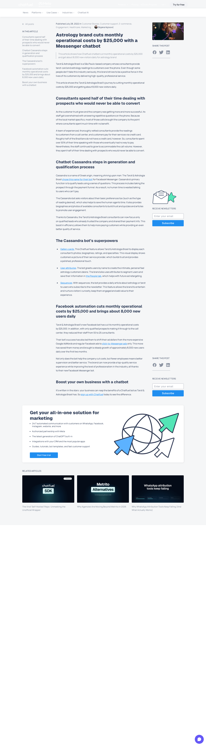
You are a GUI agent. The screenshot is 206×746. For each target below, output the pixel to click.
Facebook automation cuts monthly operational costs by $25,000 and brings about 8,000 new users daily (36, 73)
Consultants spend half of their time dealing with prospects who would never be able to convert (36, 41)
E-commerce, (125, 23)
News (25, 12)
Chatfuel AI (83, 12)
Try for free (178, 4)
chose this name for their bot (77, 179)
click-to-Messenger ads (114, 343)
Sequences (66, 282)
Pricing (134, 4)
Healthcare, (75, 27)
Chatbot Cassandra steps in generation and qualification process (34, 53)
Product (122, 4)
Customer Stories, (91, 23)
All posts (29, 24)
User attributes (68, 268)
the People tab (93, 276)
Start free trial (44, 455)
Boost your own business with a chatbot (34, 84)
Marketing (86, 27)
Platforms (36, 12)
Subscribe (168, 223)
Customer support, (109, 23)
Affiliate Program (149, 4)
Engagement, (63, 27)
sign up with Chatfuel (92, 394)
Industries (67, 12)
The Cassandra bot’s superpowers (32, 62)
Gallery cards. (67, 249)
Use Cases (52, 12)
